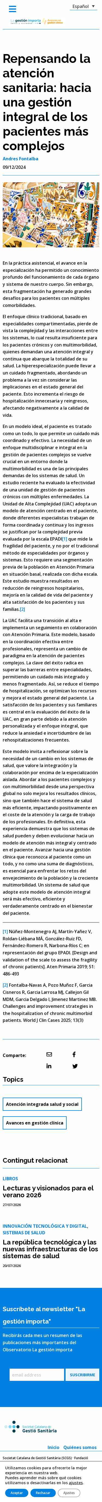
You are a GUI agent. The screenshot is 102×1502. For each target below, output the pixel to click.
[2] (22, 609)
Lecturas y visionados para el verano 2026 (48, 1191)
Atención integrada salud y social (42, 1104)
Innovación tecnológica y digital (45, 1226)
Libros (10, 1179)
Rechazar (43, 1492)
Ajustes (69, 1492)
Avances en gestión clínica (34, 1123)
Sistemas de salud (24, 1233)
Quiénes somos (80, 1447)
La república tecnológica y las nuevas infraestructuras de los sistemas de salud (50, 1249)
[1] (64, 539)
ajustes (76, 1482)
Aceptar (17, 1492)
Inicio (53, 1447)
